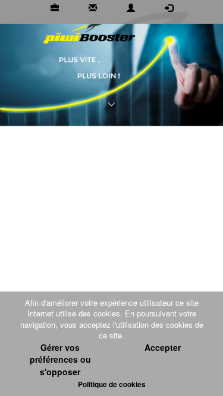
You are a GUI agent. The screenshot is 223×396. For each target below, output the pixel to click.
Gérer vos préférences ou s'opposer (60, 359)
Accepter (163, 347)
